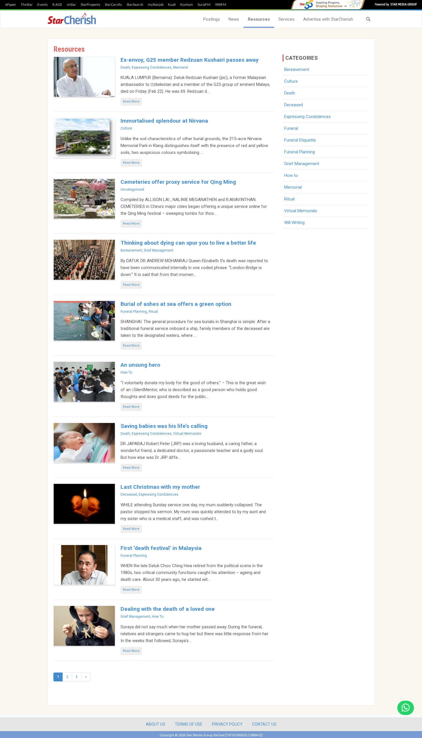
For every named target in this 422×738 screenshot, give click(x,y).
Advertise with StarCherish (328, 19)
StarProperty (90, 4)
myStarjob (155, 4)
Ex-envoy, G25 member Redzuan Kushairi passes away (190, 60)
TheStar (27, 4)
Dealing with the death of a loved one (168, 609)
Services (286, 19)
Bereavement (131, 250)
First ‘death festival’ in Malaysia (161, 548)
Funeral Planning (134, 312)
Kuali (172, 4)
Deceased (129, 494)
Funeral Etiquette (300, 140)
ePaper (10, 4)
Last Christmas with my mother (160, 487)
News (234, 19)
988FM (220, 4)
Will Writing (294, 222)
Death (125, 67)
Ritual (153, 312)
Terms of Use (188, 724)
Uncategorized (132, 190)
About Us (155, 724)
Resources (259, 19)
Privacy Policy (227, 724)
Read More (131, 101)
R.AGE (57, 4)
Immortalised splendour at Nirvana (164, 120)
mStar (71, 4)
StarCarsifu (113, 4)
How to (126, 372)
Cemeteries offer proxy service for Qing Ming (178, 182)
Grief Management (158, 250)
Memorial (180, 67)
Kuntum (186, 4)
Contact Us (264, 724)
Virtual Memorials (187, 434)
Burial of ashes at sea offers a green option (176, 304)
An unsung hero (140, 365)
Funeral (291, 128)
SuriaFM (204, 4)
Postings (211, 19)
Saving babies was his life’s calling (164, 426)
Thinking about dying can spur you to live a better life (188, 242)
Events (42, 4)
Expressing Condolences (151, 67)
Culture (126, 128)
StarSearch (135, 4)
